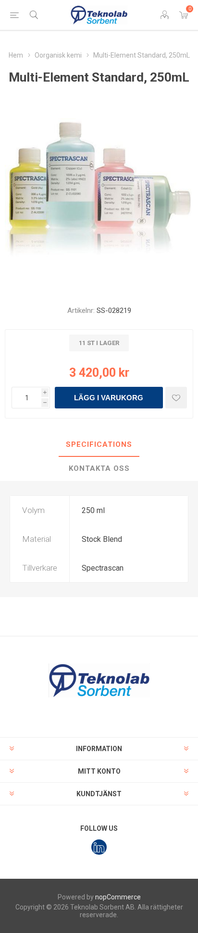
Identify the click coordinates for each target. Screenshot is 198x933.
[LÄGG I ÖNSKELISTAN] (176, 397)
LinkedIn (99, 847)
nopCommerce (118, 897)
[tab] (99, 445)
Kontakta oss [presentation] (99, 468)
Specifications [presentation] (99, 444)
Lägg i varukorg (108, 398)
